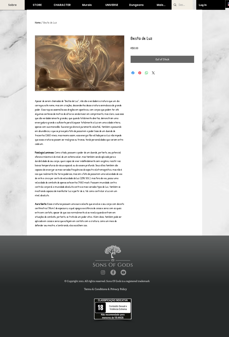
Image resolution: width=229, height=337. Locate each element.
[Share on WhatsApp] (146, 73)
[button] (37, 5)
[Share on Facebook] (133, 73)
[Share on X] (153, 73)
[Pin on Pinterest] (140, 73)
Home (38, 22)
